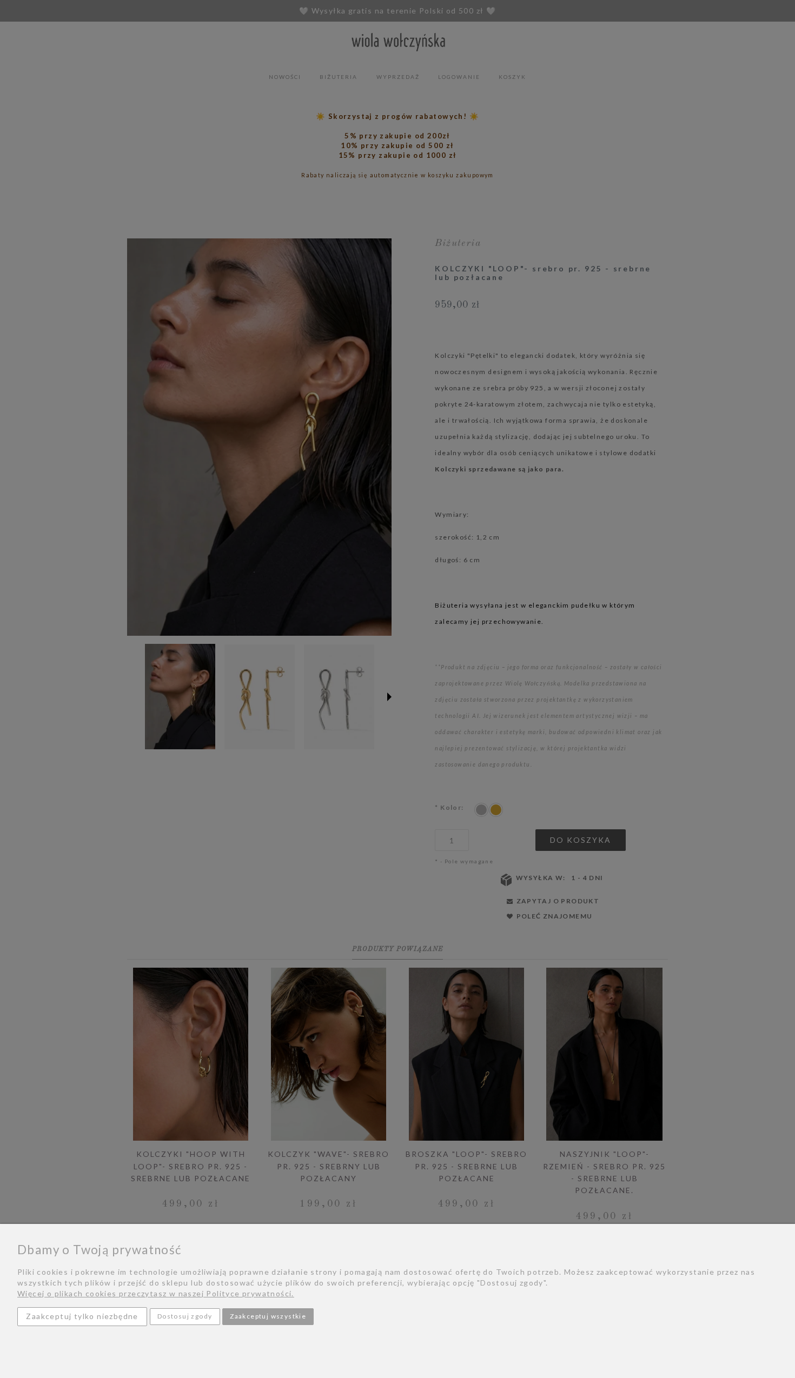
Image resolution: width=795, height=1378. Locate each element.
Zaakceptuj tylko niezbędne (82, 1316)
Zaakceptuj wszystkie (268, 1316)
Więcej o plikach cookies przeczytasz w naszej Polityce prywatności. (155, 1293)
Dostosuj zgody (185, 1316)
